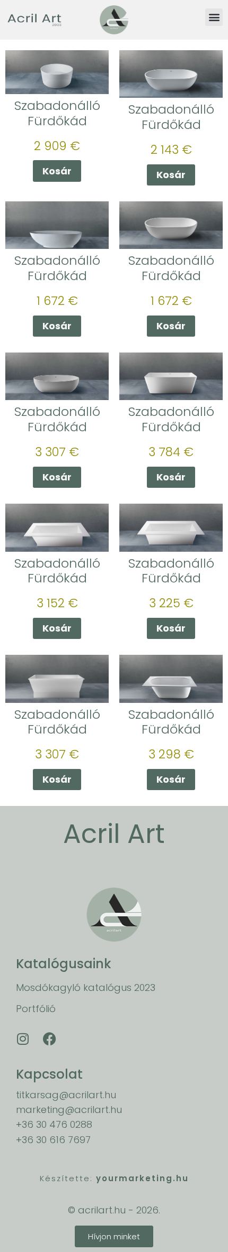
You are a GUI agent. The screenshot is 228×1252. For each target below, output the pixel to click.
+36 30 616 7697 (53, 1139)
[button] (214, 17)
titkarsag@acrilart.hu (66, 1094)
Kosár (57, 171)
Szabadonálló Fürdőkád (57, 113)
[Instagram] (23, 1039)
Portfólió (36, 1008)
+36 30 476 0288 (54, 1124)
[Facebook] (49, 1039)
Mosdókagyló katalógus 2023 (85, 987)
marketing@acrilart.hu (69, 1109)
